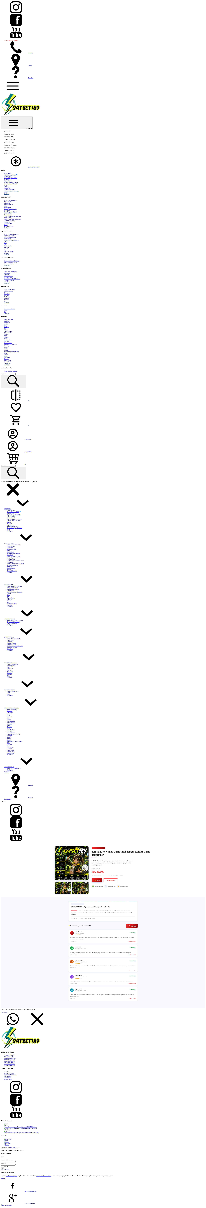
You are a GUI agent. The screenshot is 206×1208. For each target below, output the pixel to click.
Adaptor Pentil (7, 362)
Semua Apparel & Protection (11, 234)
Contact (30, 53)
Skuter (5, 192)
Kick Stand (7, 210)
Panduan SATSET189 (9, 1065)
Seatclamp (6, 346)
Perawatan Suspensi (9, 280)
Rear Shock (7, 357)
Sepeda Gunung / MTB (10, 175)
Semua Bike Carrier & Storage (11, 261)
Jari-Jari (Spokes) (8, 291)
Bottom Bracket (8, 332)
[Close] (13, 495)
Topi (5, 250)
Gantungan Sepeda (9, 263)
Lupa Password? (5, 1169)
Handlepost (7, 322)
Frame (5, 310)
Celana (5, 241)
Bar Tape (6, 327)
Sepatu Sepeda (7, 246)
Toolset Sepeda (8, 223)
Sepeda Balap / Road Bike (10, 178)
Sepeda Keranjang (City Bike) (11, 191)
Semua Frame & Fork (9, 309)
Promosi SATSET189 (9, 1059)
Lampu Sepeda (8, 213)
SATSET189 (74, 910)
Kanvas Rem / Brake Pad (10, 344)
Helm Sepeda (7, 238)
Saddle (5, 348)
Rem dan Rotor (8, 343)
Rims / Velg (7, 294)
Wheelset (6, 299)
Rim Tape (6, 295)
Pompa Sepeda (7, 214)
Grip (5, 328)
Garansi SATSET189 (9, 1061)
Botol (5, 206)
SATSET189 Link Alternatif (11, 40)
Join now (3, 1178)
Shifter (5, 330)
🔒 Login (97, 880)
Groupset (6, 359)
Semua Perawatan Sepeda (10, 271)
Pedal (5, 335)
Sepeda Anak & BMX (9, 189)
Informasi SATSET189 (10, 1058)
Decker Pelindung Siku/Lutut (11, 240)
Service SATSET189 (9, 1064)
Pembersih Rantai (8, 277)
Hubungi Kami (8, 1079)
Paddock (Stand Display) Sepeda (12, 216)
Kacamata (6, 247)
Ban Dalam (7, 296)
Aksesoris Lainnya (8, 226)
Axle (5, 301)
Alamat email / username (7, 1160)
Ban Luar (6, 298)
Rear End (6, 341)
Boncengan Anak (8, 204)
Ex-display (6, 194)
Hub (5, 292)
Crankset (6, 334)
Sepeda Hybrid (8, 179)
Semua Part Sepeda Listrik (10, 371)
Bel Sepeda (7, 203)
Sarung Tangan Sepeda (10, 237)
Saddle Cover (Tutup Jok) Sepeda (12, 219)
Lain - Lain (7, 281)
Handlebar (6, 321)
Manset (6, 248)
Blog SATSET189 (8, 1056)
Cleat (5, 243)
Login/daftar (28, 451)
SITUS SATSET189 (9, 771)
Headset (6, 324)
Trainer (5, 225)
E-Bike (5, 185)
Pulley (5, 338)
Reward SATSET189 (9, 1062)
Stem (5, 325)
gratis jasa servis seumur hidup (43, 1176)
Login (2, 1168)
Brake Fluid (7, 273)
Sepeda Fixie (7, 188)
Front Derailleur (8, 331)
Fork (5, 312)
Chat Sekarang (4, 1012)
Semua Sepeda (7, 173)
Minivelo (6, 186)
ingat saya (5, 1166)
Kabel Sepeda (7, 360)
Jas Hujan (6, 253)
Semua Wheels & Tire (9, 289)
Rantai (5, 356)
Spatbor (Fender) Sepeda (10, 209)
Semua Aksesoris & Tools (10, 200)
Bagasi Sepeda (7, 201)
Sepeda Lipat (7, 176)
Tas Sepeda (7, 222)
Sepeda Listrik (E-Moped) (10, 183)
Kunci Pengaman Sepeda (10, 212)
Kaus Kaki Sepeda (8, 251)
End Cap (6, 354)
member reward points (11, 1176)
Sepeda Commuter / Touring (11, 182)
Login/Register (7, 799)
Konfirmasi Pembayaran (10, 1074)
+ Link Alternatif (110, 880)
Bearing (6, 350)
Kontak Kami (7, 1077)
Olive (5, 353)
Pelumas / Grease (8, 276)
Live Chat (6, 1071)
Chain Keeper (7, 363)
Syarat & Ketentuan (9, 1073)
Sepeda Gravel (7, 181)
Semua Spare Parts (8, 319)
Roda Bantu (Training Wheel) (11, 351)
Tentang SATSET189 (9, 1055)
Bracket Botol (7, 207)
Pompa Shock (7, 217)
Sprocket (6, 337)
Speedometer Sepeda (9, 220)
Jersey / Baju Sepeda (9, 235)
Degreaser (6, 274)
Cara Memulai (7, 1076)
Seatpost (6, 347)
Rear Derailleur (8, 340)
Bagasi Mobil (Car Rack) (10, 262)
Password (3, 1163)
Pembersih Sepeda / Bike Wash (12, 279)
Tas (5, 244)
